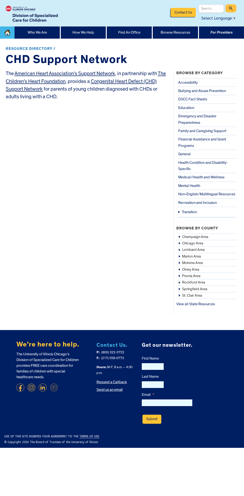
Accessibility (188, 82)
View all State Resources (195, 304)
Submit (152, 419)
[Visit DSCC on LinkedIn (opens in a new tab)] (42, 387)
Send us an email (110, 390)
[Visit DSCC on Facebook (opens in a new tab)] (20, 387)
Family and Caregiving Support (202, 131)
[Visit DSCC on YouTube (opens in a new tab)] (54, 387)
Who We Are (37, 32)
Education (186, 108)
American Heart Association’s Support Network (65, 73)
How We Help (83, 32)
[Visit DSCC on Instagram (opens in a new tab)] (31, 387)
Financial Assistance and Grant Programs (202, 142)
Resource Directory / (31, 49)
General (184, 154)
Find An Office (129, 32)
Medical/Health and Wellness (201, 177)
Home (7, 32)
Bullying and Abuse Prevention (202, 91)
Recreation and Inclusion (197, 203)
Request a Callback (112, 382)
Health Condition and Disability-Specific (203, 166)
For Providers (221, 32)
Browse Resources (175, 32)
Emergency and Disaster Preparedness (197, 119)
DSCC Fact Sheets (192, 99)
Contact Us (183, 12)
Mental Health (189, 186)
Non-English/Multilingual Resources (206, 194)
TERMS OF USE (89, 436)
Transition (189, 212)
